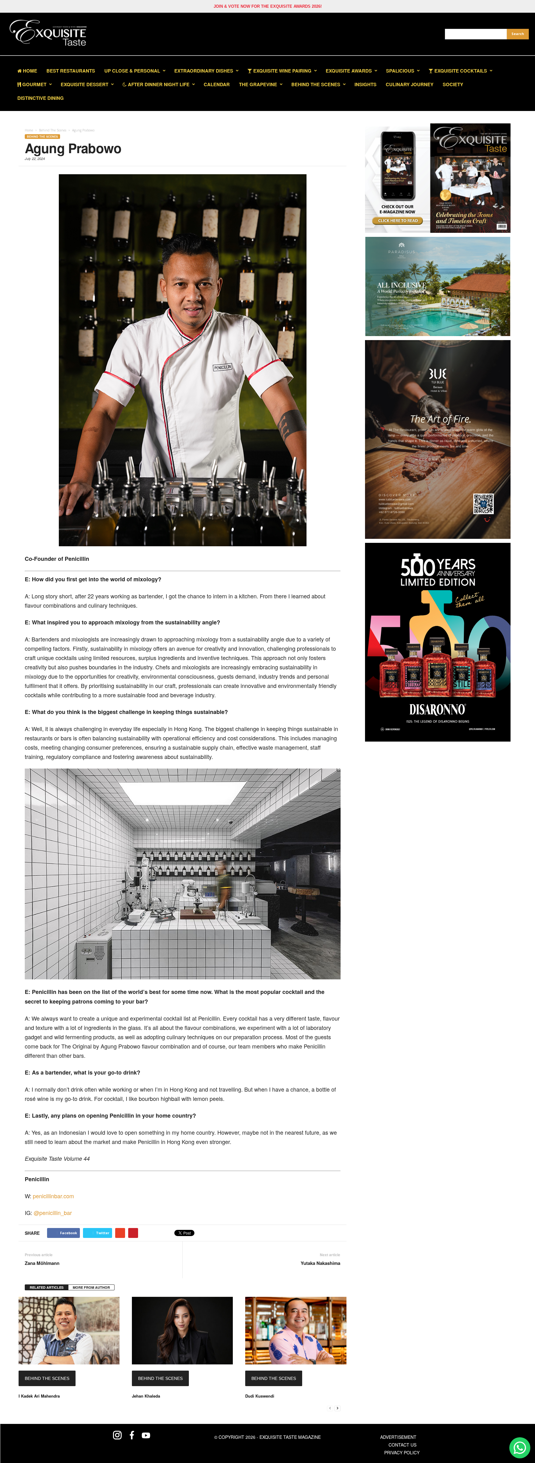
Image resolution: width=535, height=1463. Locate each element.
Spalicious (400, 70)
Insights (365, 84)
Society (453, 84)
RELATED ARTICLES (46, 1287)
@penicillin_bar (53, 1212)
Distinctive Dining (40, 98)
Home (29, 70)
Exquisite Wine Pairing (281, 70)
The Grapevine (258, 84)
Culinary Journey (409, 84)
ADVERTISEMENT (398, 1437)
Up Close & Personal (132, 70)
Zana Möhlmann (42, 1263)
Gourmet (33, 84)
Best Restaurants (70, 70)
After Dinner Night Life (158, 84)
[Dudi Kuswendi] (295, 1331)
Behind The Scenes (315, 84)
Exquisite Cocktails (460, 70)
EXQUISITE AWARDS (349, 70)
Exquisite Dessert (84, 84)
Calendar (217, 84)
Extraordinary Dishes (203, 70)
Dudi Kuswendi (259, 1396)
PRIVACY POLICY (402, 1452)
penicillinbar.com (53, 1196)
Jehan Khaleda (146, 1396)
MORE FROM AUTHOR (91, 1287)
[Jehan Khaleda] (182, 1331)
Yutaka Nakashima (320, 1263)
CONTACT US (402, 1445)
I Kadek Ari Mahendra (39, 1396)
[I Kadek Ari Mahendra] (69, 1331)
